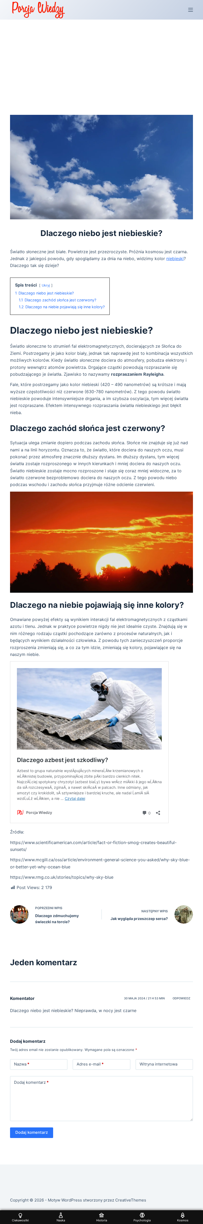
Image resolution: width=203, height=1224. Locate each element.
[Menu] (190, 9)
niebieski (175, 258)
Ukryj (46, 285)
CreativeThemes (130, 1200)
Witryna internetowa (158, 1064)
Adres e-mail (90, 1064)
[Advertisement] (101, 59)
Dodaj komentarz (31, 1082)
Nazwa (21, 1064)
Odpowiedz (181, 998)
